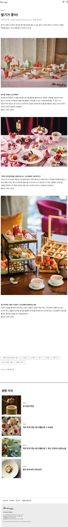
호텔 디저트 (20, 362)
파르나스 (56, 358)
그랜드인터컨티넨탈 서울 (10, 358)
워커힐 (47, 358)
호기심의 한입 (28, 406)
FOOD (2, 10)
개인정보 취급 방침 (26, 500)
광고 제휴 (11, 500)
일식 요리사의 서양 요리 (32, 469)
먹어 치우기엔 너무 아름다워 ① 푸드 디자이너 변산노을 (44, 448)
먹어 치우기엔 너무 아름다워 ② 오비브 (38, 427)
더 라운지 (24, 358)
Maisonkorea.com (23, 20)
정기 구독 (18, 500)
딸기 (40, 358)
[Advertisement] (34, 342)
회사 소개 (5, 500)
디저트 (33, 358)
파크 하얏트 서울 (7, 362)
